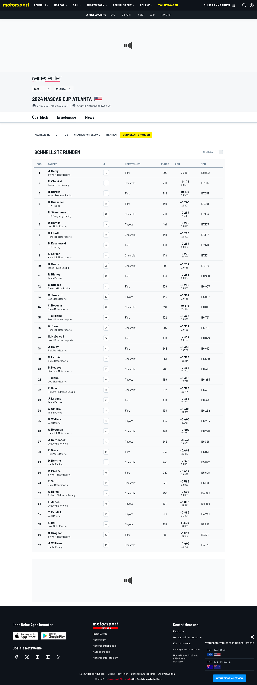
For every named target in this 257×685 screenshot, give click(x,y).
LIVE (112, 14)
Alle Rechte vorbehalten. (146, 678)
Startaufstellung (87, 134)
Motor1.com (99, 639)
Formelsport (122, 5)
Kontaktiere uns (182, 643)
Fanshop (166, 14)
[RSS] (58, 657)
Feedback (178, 631)
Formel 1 (40, 5)
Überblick (40, 117)
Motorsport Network (118, 678)
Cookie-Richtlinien (118, 673)
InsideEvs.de (100, 633)
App (152, 14)
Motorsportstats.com (105, 657)
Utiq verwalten (166, 673)
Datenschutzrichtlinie (143, 673)
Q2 (66, 134)
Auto (141, 14)
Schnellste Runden (136, 134)
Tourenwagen (168, 5)
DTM (75, 5)
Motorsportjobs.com (104, 645)
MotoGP (59, 5)
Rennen (111, 134)
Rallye (145, 5)
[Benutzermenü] (251, 5)
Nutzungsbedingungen (92, 673)
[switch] (213, 152)
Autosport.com (101, 651)
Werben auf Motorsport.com (189, 637)
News (89, 117)
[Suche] (244, 5)
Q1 (57, 134)
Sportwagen (95, 5)
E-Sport (126, 14)
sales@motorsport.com (186, 649)
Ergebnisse (66, 117)
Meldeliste (42, 134)
